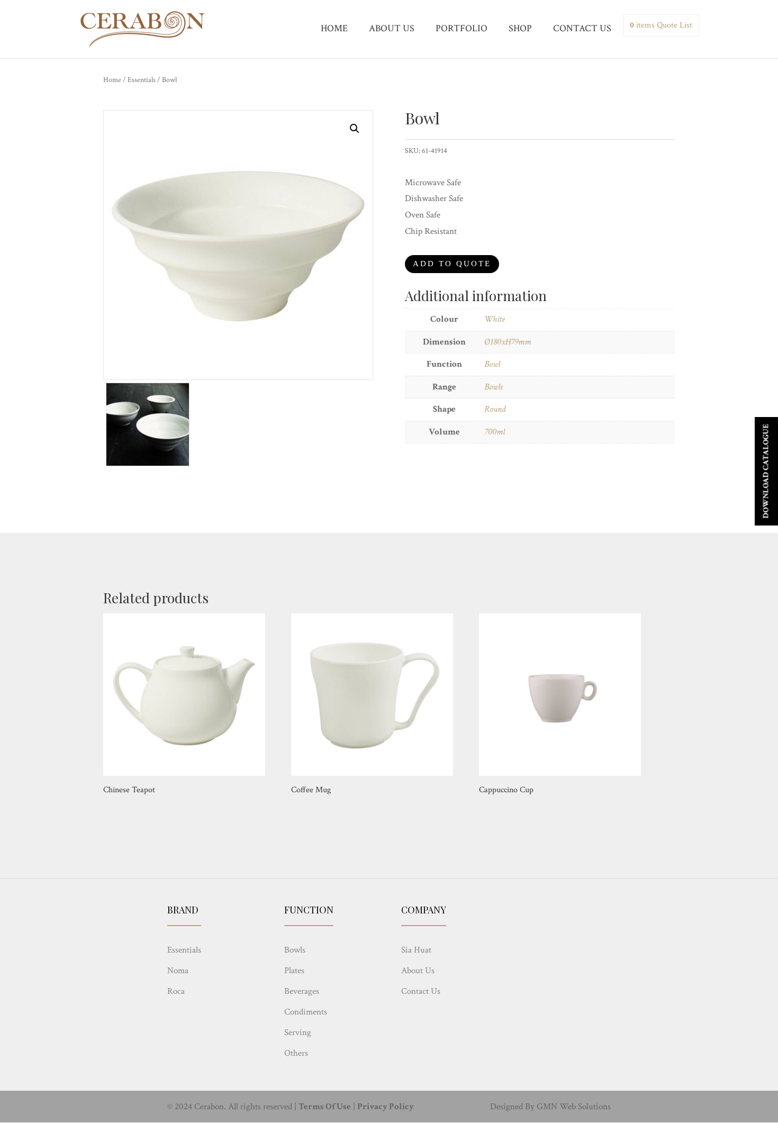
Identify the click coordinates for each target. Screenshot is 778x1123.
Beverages (301, 991)
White (494, 319)
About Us (418, 970)
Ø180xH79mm (507, 342)
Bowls (493, 387)
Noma (177, 970)
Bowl (492, 364)
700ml (494, 432)
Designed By (512, 1106)
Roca (176, 991)
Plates (294, 970)
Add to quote (452, 263)
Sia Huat (416, 950)
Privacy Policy (385, 1106)
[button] (354, 128)
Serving (297, 1032)
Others (296, 1053)
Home (112, 80)
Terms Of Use (324, 1106)
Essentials (142, 80)
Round (494, 409)
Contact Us (420, 991)
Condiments (305, 1012)
